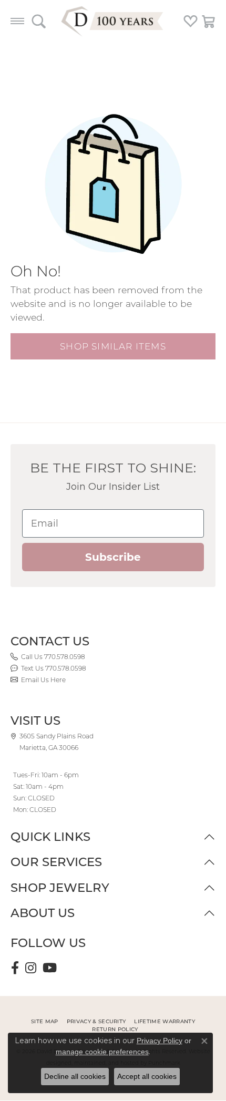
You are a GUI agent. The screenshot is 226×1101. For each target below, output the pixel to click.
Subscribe (113, 557)
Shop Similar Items (113, 346)
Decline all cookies (75, 1076)
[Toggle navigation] (17, 21)
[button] (38, 21)
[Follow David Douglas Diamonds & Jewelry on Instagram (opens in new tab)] (31, 968)
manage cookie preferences (102, 1051)
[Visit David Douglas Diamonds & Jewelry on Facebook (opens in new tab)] (15, 968)
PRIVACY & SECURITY (96, 1021)
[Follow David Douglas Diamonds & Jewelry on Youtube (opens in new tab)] (49, 968)
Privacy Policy (159, 1040)
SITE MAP (44, 1021)
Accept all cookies (147, 1076)
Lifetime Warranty (164, 1021)
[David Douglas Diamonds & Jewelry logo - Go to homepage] (113, 21)
